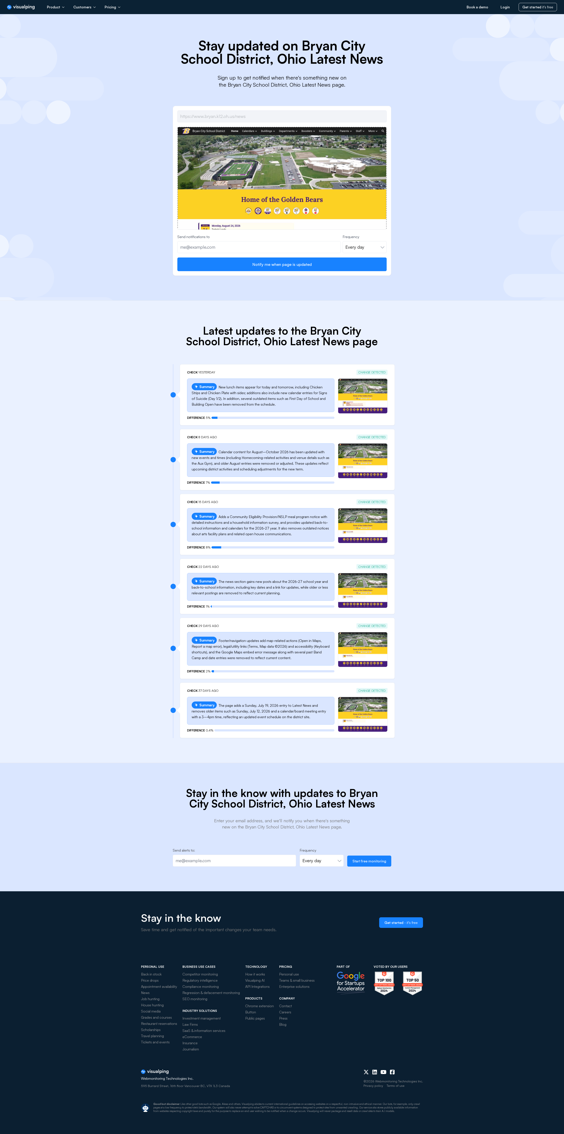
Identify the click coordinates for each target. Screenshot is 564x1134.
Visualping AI (255, 980)
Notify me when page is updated (282, 264)
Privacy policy (373, 1085)
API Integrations (257, 986)
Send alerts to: (184, 850)
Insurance (190, 1043)
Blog (282, 1024)
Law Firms (190, 1024)
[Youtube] (383, 1072)
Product (53, 7)
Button (250, 1012)
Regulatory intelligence (200, 980)
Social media (151, 1011)
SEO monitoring (194, 999)
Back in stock (151, 974)
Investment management (201, 1018)
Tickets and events (155, 1042)
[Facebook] (392, 1072)
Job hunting (150, 999)
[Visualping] (21, 7)
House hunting (152, 1005)
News (145, 992)
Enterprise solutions (294, 986)
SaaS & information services (203, 1030)
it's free (537, 7)
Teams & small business (297, 980)
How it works (255, 974)
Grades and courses (156, 1017)
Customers (82, 7)
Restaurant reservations (159, 1023)
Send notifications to (193, 237)
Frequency (351, 237)
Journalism (190, 1049)
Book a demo (477, 7)
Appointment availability (159, 986)
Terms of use (395, 1085)
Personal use (289, 974)
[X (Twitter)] (366, 1072)
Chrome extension (259, 1006)
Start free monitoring (369, 861)
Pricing (110, 7)
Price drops (150, 980)
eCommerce (192, 1037)
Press (283, 1018)
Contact (285, 1006)
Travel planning (152, 1036)
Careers (285, 1012)
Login (505, 7)
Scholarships (151, 1030)
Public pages (255, 1018)
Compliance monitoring (200, 986)
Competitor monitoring (200, 974)
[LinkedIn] (374, 1072)
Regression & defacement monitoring (211, 992)
